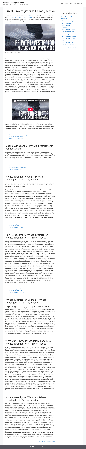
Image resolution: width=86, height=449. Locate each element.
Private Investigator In (66, 34)
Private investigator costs (15, 169)
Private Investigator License (68, 36)
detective (31, 15)
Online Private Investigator (68, 21)
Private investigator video (16, 290)
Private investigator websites (16, 292)
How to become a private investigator (19, 135)
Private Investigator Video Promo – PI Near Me (71, 3)
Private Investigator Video (13, 3)
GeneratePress (54, 446)
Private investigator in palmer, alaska (22, 17)
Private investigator (14, 165)
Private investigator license (16, 136)
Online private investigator (16, 138)
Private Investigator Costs (68, 29)
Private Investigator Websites (68, 47)
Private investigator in (14, 225)
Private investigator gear (15, 224)
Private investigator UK (15, 289)
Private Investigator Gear (67, 31)
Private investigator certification (17, 167)
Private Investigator (66, 23)
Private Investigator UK (67, 42)
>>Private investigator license (47, 441)
